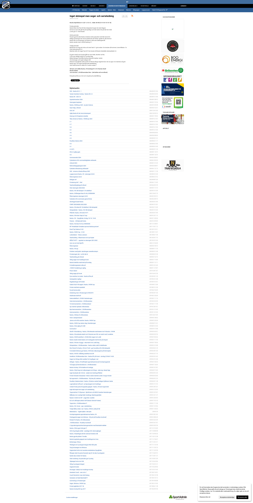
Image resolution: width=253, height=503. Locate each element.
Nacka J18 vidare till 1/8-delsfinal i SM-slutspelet (83, 207)
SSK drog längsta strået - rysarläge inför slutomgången (85, 431)
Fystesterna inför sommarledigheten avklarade (83, 160)
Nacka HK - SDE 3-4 (75, 96)
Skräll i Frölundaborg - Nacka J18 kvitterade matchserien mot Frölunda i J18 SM (92, 331)
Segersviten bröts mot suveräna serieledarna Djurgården (86, 450)
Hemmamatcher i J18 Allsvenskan (79, 312)
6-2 (70, 130)
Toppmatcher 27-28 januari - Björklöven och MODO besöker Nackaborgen (90, 392)
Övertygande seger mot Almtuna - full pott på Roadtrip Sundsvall (88, 417)
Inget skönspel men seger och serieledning (92, 16)
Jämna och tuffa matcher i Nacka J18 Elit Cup (82, 320)
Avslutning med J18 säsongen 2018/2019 (81, 293)
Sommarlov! (73, 328)
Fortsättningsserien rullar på (78, 265)
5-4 (70, 127)
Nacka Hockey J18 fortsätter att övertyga (81, 367)
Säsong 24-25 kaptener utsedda (79, 116)
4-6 (70, 132)
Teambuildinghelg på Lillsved (78, 185)
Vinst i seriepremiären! (76, 317)
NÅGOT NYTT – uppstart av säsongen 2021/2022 (83, 240)
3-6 (70, 154)
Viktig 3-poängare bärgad (77, 464)
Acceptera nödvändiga (227, 497)
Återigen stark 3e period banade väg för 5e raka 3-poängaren (87, 453)
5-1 (70, 146)
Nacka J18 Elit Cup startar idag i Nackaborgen (83, 323)
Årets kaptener (74, 246)
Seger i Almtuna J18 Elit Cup (78, 483)
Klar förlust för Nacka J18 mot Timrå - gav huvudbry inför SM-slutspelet (90, 348)
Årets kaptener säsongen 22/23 (79, 196)
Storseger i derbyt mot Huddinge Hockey (81, 469)
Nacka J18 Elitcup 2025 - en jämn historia (81, 105)
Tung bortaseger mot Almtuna (78, 447)
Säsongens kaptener (76, 102)
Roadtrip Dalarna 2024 (76, 141)
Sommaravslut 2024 (75, 157)
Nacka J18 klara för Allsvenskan (79, 315)
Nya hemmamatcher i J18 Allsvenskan (80, 309)
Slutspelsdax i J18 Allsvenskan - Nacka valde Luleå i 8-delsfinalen (88, 345)
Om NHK (92, 6)
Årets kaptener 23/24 (76, 177)
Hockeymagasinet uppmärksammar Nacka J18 (83, 414)
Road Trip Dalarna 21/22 (76, 229)
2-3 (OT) (72, 149)
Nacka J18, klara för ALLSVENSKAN (80, 224)
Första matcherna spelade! (77, 287)
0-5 (70, 143)
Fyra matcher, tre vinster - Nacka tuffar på (81, 276)
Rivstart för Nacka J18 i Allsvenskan (80, 420)
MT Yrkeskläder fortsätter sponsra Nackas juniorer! (84, 226)
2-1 (70, 121)
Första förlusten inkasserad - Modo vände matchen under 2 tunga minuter (90, 375)
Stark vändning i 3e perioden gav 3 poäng (81, 458)
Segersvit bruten (74, 467)
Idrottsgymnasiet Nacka (76, 201)
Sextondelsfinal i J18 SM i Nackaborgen (81, 298)
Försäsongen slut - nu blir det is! (79, 254)
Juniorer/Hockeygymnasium (116, 6)
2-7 (70, 124)
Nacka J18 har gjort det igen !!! (78, 428)
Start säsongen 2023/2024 (77, 188)
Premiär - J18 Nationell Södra (78, 221)
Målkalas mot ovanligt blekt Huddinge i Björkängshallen (85, 395)
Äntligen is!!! (73, 179)
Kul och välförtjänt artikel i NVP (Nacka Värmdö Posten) (85, 400)
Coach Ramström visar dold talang (79, 475)
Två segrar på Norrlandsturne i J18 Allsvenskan (83, 364)
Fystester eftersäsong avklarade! (79, 168)
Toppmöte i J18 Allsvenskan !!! (78, 403)
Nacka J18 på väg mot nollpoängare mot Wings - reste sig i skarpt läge (90, 370)
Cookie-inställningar (72, 497)
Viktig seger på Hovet (76, 273)
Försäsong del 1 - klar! (76, 182)
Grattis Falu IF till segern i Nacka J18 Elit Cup (82, 284)
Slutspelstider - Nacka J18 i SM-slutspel (81, 210)
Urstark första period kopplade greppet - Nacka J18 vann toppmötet (89, 386)
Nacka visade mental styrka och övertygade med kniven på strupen (89, 340)
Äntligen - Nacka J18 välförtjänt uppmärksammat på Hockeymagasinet (90, 362)
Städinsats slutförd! (75, 295)
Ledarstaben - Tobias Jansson (78, 235)
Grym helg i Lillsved (75, 108)
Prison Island (73, 270)
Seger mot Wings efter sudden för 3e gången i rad (84, 359)
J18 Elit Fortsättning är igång (78, 268)
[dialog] (224, 492)
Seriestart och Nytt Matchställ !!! (79, 478)
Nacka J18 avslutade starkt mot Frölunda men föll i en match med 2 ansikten (91, 334)
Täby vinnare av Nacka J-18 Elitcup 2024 (81, 119)
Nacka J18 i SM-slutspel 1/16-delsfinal (81, 190)
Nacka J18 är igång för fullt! (77, 326)
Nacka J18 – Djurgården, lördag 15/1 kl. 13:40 (83, 218)
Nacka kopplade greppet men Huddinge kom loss (84, 439)
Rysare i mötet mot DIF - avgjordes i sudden (82, 398)
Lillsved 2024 (73, 163)
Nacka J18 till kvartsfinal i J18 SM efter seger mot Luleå (85, 337)
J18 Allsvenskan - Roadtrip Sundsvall (80, 422)
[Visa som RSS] (132, 16)
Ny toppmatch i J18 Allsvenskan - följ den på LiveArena (85, 378)
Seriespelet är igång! (75, 279)
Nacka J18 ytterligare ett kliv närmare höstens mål (84, 433)
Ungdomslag (133, 6)
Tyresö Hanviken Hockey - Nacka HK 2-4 (81, 94)
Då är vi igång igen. (75, 152)
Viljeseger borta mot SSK (77, 461)
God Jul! (72, 110)
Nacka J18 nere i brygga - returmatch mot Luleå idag (84, 342)
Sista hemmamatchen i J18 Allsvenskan (81, 301)
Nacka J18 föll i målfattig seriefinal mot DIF (82, 353)
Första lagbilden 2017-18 (77, 486)
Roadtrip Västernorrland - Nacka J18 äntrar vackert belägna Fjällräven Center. (91, 381)
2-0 (70, 138)
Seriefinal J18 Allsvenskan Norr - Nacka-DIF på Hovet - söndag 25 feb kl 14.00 (92, 356)
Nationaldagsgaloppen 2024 (78, 166)
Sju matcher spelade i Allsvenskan (79, 306)
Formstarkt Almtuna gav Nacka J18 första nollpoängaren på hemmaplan (90, 351)
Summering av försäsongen (77, 480)
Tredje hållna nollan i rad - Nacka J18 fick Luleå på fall (85, 409)
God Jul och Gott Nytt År (77, 243)
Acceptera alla (242, 497)
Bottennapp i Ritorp (75, 442)
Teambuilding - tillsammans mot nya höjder (82, 237)
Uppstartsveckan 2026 (76, 99)
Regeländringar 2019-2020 (77, 282)
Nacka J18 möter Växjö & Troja (78, 215)
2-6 (70, 135)
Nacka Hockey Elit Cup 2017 (78, 489)
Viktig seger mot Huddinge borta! (79, 259)
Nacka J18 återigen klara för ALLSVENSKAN (82, 193)
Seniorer (101, 6)
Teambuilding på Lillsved (77, 257)
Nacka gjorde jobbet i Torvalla (78, 436)
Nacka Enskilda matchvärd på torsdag (80, 262)
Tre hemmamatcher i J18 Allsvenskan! (80, 304)
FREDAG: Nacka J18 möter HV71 (79, 212)
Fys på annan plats (75, 290)
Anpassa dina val (205, 497)
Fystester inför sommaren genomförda (81, 199)
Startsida (76, 6)
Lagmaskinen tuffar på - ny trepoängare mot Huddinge (85, 384)
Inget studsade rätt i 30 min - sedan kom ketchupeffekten (86, 373)
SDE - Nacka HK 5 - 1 (75, 91)
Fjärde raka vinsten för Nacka (78, 456)
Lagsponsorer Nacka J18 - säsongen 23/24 (82, 174)
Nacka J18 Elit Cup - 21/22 (77, 232)
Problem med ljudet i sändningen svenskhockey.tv (84, 251)
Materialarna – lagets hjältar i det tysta (80, 411)
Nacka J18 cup (74, 248)
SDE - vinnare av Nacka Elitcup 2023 (80, 171)
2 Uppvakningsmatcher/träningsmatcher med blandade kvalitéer (88, 425)
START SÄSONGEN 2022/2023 (78, 204)
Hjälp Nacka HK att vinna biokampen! (80, 113)
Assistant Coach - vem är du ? (78, 472)
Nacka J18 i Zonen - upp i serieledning (80, 406)
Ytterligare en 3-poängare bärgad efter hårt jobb (83, 444)
